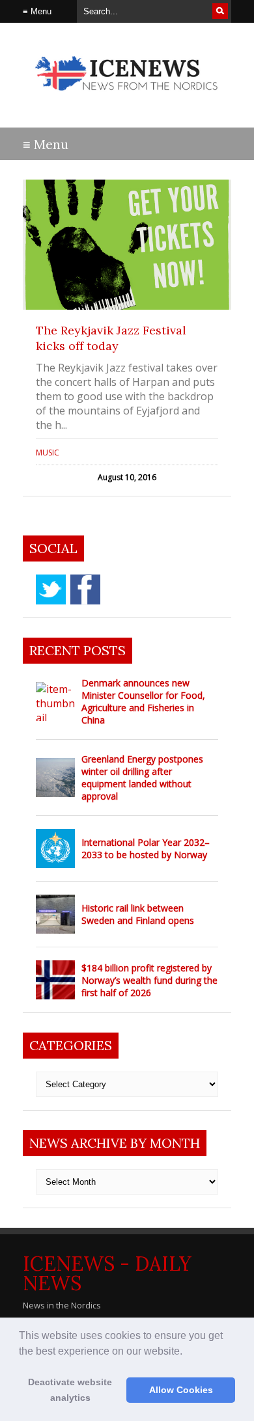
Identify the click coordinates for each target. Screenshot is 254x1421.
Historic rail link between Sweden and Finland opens (137, 914)
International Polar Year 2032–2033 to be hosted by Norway (145, 848)
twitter (51, 589)
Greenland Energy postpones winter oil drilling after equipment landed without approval (142, 777)
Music (47, 452)
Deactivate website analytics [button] (70, 1390)
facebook (85, 589)
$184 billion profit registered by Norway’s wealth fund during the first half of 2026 (149, 980)
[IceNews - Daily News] (127, 97)
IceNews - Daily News (107, 1273)
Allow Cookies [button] (181, 1390)
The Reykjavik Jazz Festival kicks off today (111, 338)
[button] (187, 1352)
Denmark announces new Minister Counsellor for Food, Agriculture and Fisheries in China (143, 701)
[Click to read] (127, 245)
